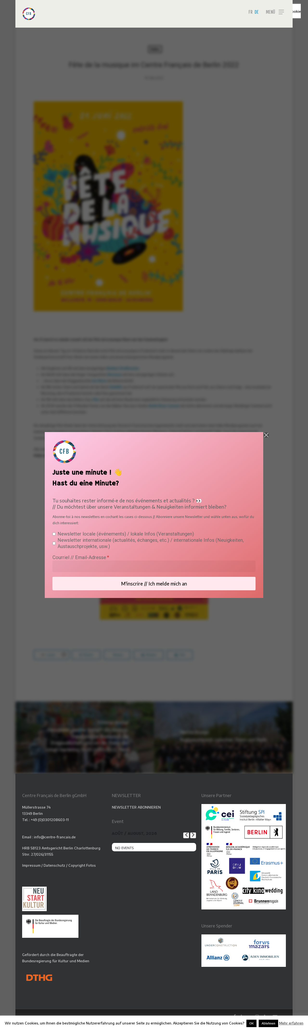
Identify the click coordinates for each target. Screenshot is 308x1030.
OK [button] (251, 1023)
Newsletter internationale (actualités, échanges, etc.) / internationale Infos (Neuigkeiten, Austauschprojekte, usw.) (151, 543)
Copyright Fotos (82, 865)
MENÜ (270, 12)
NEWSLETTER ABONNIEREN (136, 807)
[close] (266, 435)
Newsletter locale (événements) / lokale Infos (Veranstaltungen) (126, 534)
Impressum (31, 865)
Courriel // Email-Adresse (79, 557)
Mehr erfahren (291, 1023)
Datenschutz (54, 865)
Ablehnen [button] (268, 1023)
